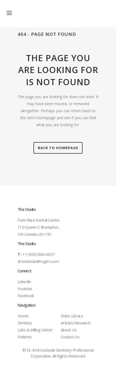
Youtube (25, 288)
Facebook (26, 295)
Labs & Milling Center (35, 329)
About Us (68, 329)
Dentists (25, 322)
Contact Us (70, 336)
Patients (25, 336)
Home (23, 315)
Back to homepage (58, 147)
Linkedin (24, 281)
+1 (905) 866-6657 (36, 254)
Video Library (72, 315)
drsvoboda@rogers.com (38, 261)
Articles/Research (75, 322)
